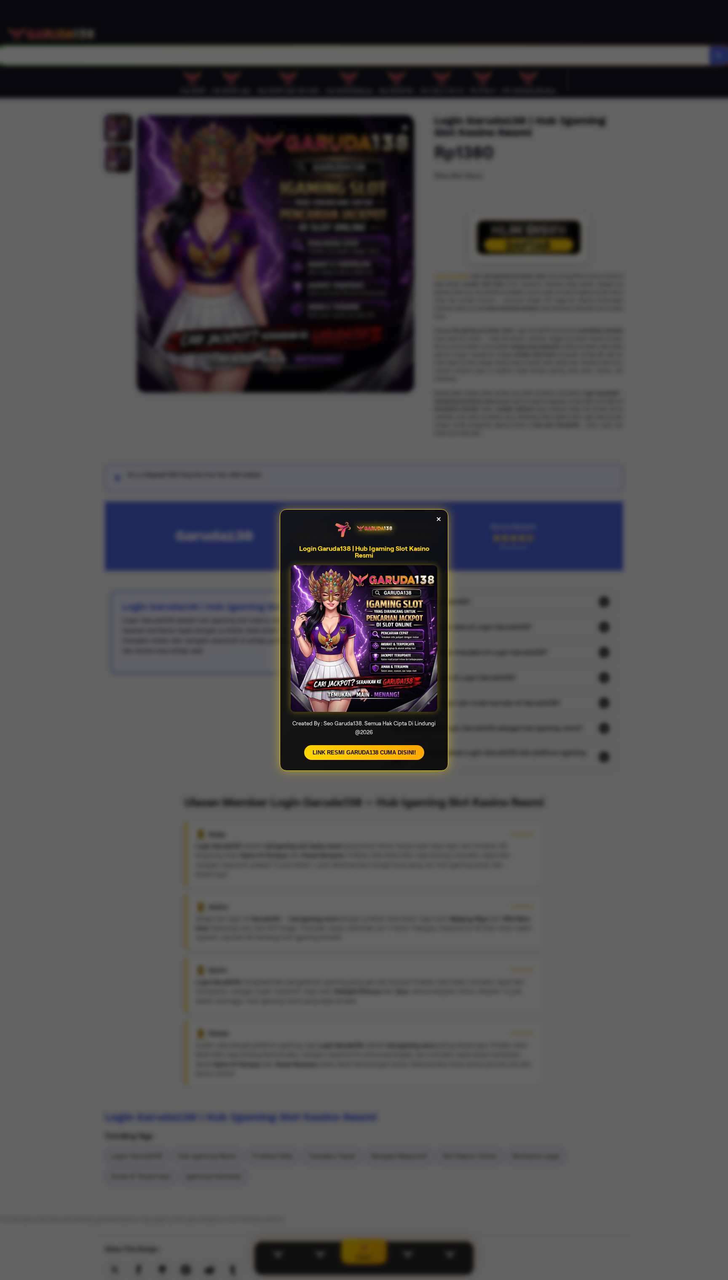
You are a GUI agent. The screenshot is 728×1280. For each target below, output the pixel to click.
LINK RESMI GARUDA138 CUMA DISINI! (364, 752)
